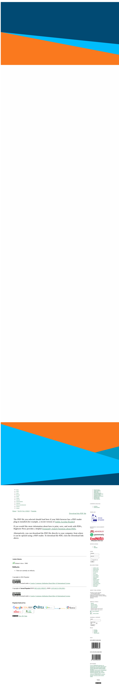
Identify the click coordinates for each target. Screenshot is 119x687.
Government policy (96, 583)
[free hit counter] (98, 683)
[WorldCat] (71, 609)
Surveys (94, 573)
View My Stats (22, 616)
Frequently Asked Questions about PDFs (59, 529)
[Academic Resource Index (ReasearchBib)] (29, 613)
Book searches (95, 576)
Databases (95, 578)
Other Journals (96, 632)
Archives (18, 499)
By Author (96, 630)
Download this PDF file (77, 513)
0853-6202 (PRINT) (40, 588)
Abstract (92, 603)
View (95, 546)
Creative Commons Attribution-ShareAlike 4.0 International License (50, 583)
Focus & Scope (97, 489)
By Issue (95, 629)
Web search (95, 586)
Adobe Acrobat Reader (64, 522)
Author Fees (96, 491)
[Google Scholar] (17, 609)
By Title (95, 631)
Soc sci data (95, 574)
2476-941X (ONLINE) (58, 588)
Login (17, 493)
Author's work (95, 567)
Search (17, 496)
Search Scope (92, 622)
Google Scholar (97, 507)
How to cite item (94, 607)
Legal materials (96, 582)
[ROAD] (17, 613)
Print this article (94, 604)
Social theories (96, 575)
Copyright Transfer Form (98, 493)
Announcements (19, 501)
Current (17, 498)
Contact (17, 508)
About (17, 491)
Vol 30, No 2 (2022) (24, 511)
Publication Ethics (97, 494)
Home (17, 489)
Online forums (96, 580)
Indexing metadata (94, 605)
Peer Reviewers (96, 497)
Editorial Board (97, 496)
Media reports (95, 584)
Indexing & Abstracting (21, 504)
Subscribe (95, 547)
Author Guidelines (97, 490)
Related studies (96, 569)
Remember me (95, 559)
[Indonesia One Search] (49, 609)
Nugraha (33, 511)
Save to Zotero (96, 613)
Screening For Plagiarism (98, 495)
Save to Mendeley (95, 611)
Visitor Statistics (97, 498)
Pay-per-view (95, 571)
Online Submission (97, 492)
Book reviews (95, 570)
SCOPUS (95, 506)
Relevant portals (96, 579)
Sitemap (18, 506)
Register (18, 494)
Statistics (18, 503)
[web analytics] (15, 616)
